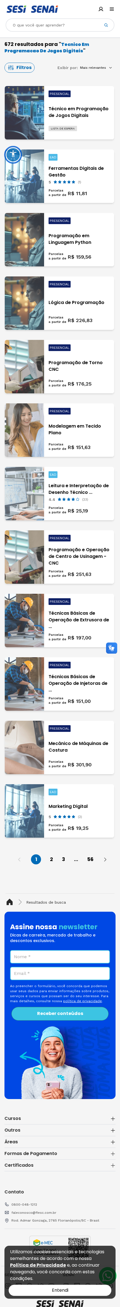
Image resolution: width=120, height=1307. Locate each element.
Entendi (60, 1290)
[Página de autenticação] (101, 9)
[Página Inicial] (11, 902)
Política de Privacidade (38, 1265)
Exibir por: (67, 67)
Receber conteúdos (60, 1013)
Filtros (24, 67)
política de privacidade (82, 1001)
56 (90, 859)
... (76, 859)
